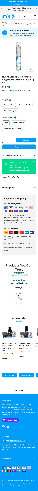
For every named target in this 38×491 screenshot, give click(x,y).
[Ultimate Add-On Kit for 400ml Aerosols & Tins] (26, 333)
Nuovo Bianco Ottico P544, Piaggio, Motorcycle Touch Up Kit (19, 24)
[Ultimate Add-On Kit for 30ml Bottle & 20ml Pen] (9, 333)
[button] (17, 303)
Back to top (19, 390)
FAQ (9, 484)
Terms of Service (18, 486)
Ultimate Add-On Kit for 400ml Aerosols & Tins (26, 345)
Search (4, 484)
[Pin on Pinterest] (18, 177)
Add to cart (26, 140)
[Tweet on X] (9, 177)
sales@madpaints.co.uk (16, 441)
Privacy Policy (17, 484)
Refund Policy (27, 484)
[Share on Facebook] (13, 177)
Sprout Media (30, 481)
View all (19, 321)
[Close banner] (35, 31)
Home (4, 22)
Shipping (14, 90)
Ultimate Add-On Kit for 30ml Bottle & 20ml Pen (9, 347)
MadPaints (10, 481)
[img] (19, 272)
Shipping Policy (6, 486)
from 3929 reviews (18, 275)
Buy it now (19, 147)
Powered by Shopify (20, 481)
